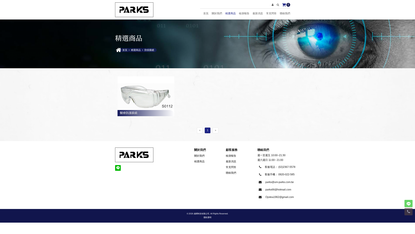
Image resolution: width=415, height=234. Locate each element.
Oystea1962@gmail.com (279, 197)
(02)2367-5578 (286, 167)
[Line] (408, 203)
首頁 (205, 13)
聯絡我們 (285, 13)
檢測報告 (244, 13)
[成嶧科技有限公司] (134, 10)
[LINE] (118, 168)
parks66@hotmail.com (278, 189)
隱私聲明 (207, 217)
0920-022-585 (286, 174)
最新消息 (258, 13)
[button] (272, 4)
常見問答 (271, 13)
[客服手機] (408, 211)
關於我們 (217, 13)
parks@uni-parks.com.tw (279, 182)
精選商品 (230, 13)
